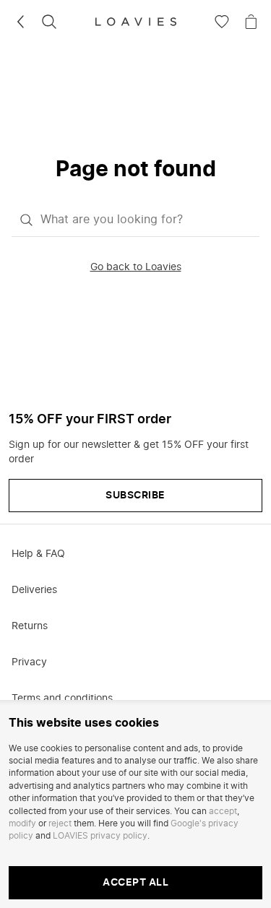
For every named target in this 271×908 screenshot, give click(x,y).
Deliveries (34, 590)
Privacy (29, 662)
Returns (30, 626)
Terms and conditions (62, 698)
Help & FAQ (38, 554)
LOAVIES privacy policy (100, 835)
